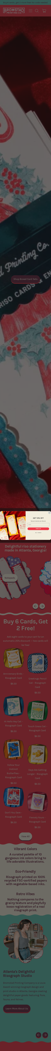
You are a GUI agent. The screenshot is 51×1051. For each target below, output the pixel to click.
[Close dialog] (49, 513)
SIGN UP (38, 528)
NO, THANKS (38, 532)
